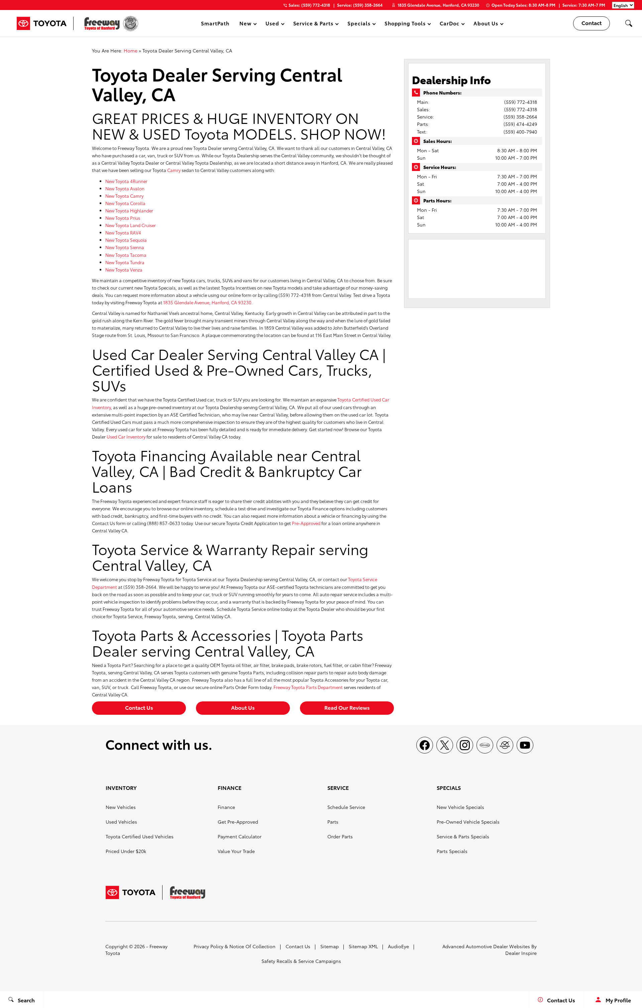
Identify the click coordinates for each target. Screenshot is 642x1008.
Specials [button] (358, 24)
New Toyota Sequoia (126, 240)
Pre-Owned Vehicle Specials (468, 821)
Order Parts (340, 836)
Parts (332, 821)
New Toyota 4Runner (126, 181)
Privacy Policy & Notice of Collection (235, 946)
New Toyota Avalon (124, 188)
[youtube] (525, 745)
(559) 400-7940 (520, 131)
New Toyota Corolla (125, 203)
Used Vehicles (121, 821)
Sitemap (329, 946)
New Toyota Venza (123, 270)
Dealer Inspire (521, 953)
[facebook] (424, 745)
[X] (444, 745)
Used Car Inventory (126, 437)
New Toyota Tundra (124, 262)
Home (130, 50)
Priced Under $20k (126, 851)
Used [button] (272, 24)
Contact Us (139, 707)
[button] (628, 23)
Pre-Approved (306, 523)
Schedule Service (346, 807)
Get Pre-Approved (238, 821)
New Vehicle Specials (460, 807)
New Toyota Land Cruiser (130, 225)
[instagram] (464, 745)
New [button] (246, 24)
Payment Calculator (239, 836)
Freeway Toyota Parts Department (308, 687)
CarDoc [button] (449, 24)
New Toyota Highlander (129, 210)
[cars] (484, 745)
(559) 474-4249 (520, 124)
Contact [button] (591, 22)
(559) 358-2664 (520, 116)
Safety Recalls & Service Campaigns (301, 961)
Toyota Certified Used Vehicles (140, 836)
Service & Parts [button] (313, 24)
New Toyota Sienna (124, 247)
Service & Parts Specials (463, 836)
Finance (226, 807)
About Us (243, 707)
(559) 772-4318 (520, 102)
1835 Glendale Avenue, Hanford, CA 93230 (438, 5)
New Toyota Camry (124, 196)
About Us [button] (485, 24)
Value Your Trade (236, 851)
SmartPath (215, 23)
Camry (174, 170)
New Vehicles (121, 807)
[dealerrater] (505, 745)
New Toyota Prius (122, 218)
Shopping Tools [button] (405, 24)
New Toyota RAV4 (123, 232)
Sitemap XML (363, 946)
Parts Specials (452, 851)
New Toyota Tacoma (125, 255)
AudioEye (398, 946)
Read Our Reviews (347, 707)
